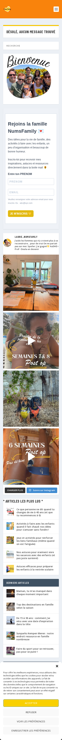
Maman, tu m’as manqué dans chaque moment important (34, 592)
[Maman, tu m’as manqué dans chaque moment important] (10, 593)
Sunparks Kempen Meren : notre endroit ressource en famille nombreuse (35, 636)
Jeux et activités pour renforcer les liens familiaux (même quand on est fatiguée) (35, 540)
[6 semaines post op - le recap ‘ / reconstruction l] (31, 456)
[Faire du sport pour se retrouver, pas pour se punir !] (10, 651)
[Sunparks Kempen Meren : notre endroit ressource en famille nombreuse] (10, 635)
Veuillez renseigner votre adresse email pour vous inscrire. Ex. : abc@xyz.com (30, 201)
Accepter (31, 703)
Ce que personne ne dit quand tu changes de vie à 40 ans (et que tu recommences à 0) (36, 512)
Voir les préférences (31, 721)
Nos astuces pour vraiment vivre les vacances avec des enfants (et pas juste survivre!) (36, 555)
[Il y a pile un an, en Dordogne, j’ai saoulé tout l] (31, 399)
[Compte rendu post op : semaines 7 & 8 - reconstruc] (31, 340)
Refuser (31, 712)
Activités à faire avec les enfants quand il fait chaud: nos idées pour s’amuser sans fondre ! (35, 526)
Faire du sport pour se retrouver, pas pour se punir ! (35, 650)
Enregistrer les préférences (31, 730)
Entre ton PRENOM (20, 174)
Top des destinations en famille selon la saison (34, 606)
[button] (57, 666)
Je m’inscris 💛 (21, 213)
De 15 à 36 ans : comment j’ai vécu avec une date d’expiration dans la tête (34, 621)
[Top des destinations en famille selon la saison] (10, 607)
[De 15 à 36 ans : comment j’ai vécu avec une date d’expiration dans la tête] (10, 620)
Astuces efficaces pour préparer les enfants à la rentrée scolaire (35, 568)
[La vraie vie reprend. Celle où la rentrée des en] (31, 283)
